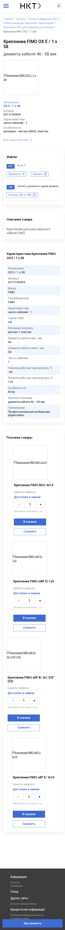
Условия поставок (20, 918)
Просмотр (14, 174)
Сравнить (30, 531)
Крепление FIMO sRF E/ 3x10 (33, 777)
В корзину (30, 521)
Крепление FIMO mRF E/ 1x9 (33, 581)
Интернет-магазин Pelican (23, 904)
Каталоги (15, 882)
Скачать (37, 174)
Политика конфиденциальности (27, 915)
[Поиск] (59, 6)
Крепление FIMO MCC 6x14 (33, 485)
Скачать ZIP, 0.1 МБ (19, 194)
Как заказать (32, 923)
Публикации (16, 886)
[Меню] (6, 6)
